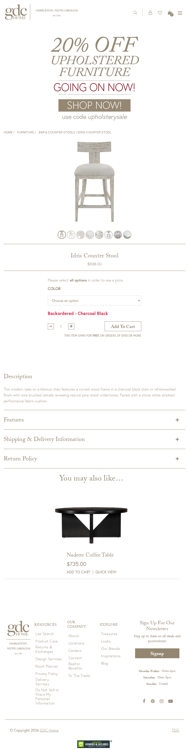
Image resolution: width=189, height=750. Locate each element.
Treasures (109, 633)
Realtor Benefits (75, 665)
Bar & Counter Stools (57, 132)
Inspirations (111, 656)
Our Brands (110, 648)
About (73, 635)
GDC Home (49, 730)
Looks (106, 641)
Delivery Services (42, 681)
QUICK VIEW (105, 572)
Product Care (46, 641)
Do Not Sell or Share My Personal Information (47, 696)
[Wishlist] (160, 12)
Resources (45, 625)
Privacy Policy (46, 673)
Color (54, 288)
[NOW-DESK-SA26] (94, 77)
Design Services (48, 658)
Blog (104, 663)
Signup (157, 654)
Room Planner (46, 666)
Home (8, 132)
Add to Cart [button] (78, 572)
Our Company (76, 625)
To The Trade (79, 675)
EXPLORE (109, 625)
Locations (76, 643)
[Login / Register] (150, 12)
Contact (75, 658)
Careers (75, 650)
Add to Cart (123, 327)
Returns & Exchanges (44, 649)
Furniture (25, 132)
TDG (175, 730)
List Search (44, 633)
